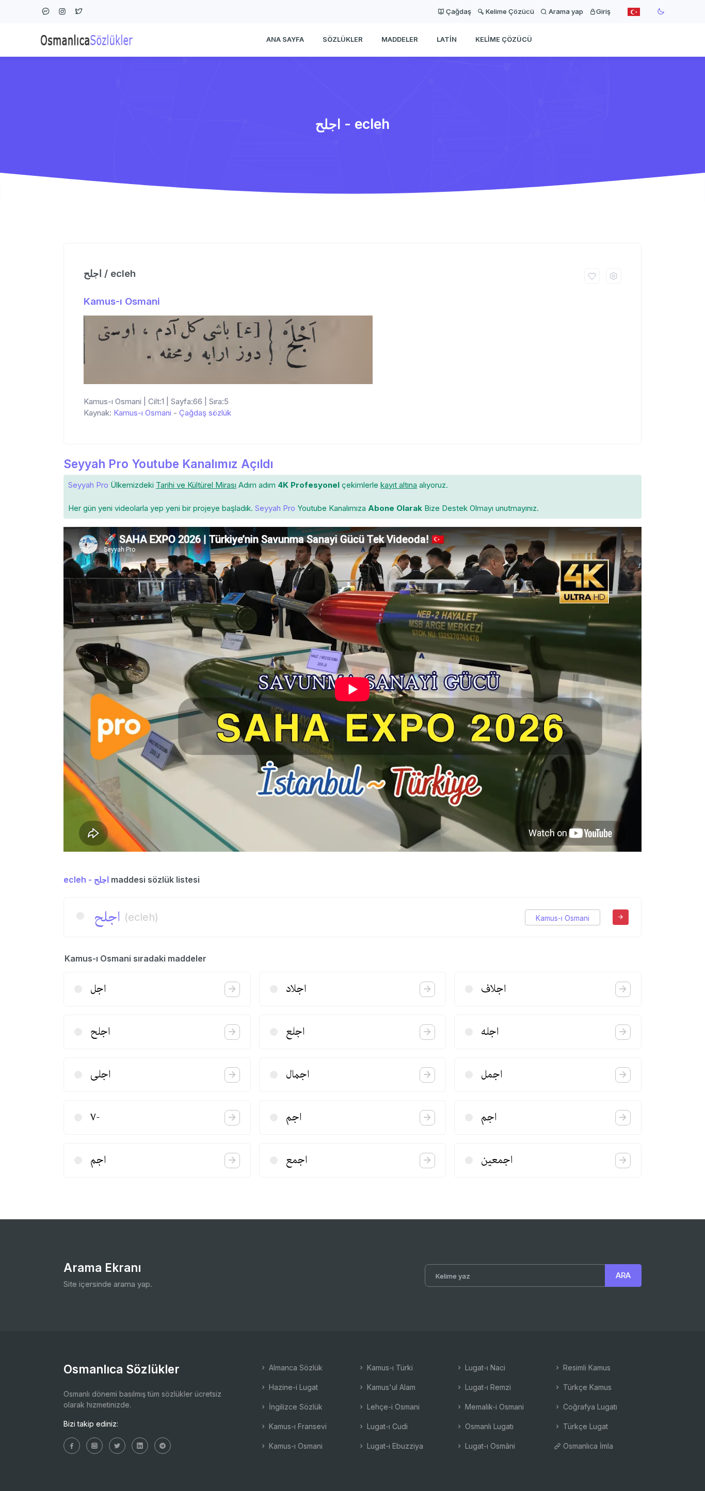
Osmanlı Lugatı (488, 1426)
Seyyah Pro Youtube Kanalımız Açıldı (168, 464)
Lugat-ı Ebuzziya (394, 1446)
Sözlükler (343, 39)
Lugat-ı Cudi (386, 1426)
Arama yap (565, 11)
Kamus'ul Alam (390, 1387)
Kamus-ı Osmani (122, 301)
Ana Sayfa (285, 39)
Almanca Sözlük (295, 1367)
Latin (447, 39)
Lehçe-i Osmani (392, 1406)
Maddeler (399, 39)
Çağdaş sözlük (205, 413)
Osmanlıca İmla (587, 1446)
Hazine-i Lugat (292, 1387)
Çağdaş (457, 11)
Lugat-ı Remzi (487, 1387)
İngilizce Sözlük (295, 1406)
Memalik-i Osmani (493, 1406)
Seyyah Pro (88, 485)
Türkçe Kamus (586, 1387)
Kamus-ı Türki (389, 1367)
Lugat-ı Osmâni (489, 1446)
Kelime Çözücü (509, 11)
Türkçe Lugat (584, 1426)
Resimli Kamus (586, 1367)
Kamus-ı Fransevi (297, 1426)
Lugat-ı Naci (484, 1367)
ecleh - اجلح (86, 879)
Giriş (603, 11)
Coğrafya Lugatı (589, 1406)
